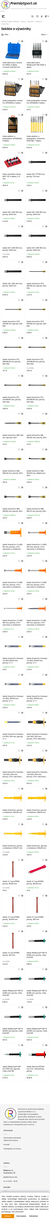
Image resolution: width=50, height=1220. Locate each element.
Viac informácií (17, 1212)
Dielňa (23, 22)
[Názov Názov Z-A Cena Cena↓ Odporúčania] (41, 34)
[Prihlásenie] (42, 16)
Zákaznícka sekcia (10, 1140)
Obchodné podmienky (12, 1138)
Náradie (31, 22)
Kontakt (6, 1144)
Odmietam (33, 1216)
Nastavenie (21, 1216)
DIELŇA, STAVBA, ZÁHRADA (10, 22)
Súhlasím (7, 1216)
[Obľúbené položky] (37, 16)
